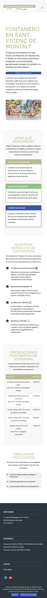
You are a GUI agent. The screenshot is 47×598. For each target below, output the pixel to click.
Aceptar (15, 595)
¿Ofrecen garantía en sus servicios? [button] (23, 481)
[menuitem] (37, 7)
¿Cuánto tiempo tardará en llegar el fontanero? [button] (23, 476)
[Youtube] (10, 579)
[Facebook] (5, 579)
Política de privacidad (28, 595)
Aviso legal (7, 569)
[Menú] (42, 7)
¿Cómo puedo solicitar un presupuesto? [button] (24, 486)
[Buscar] (37, 7)
